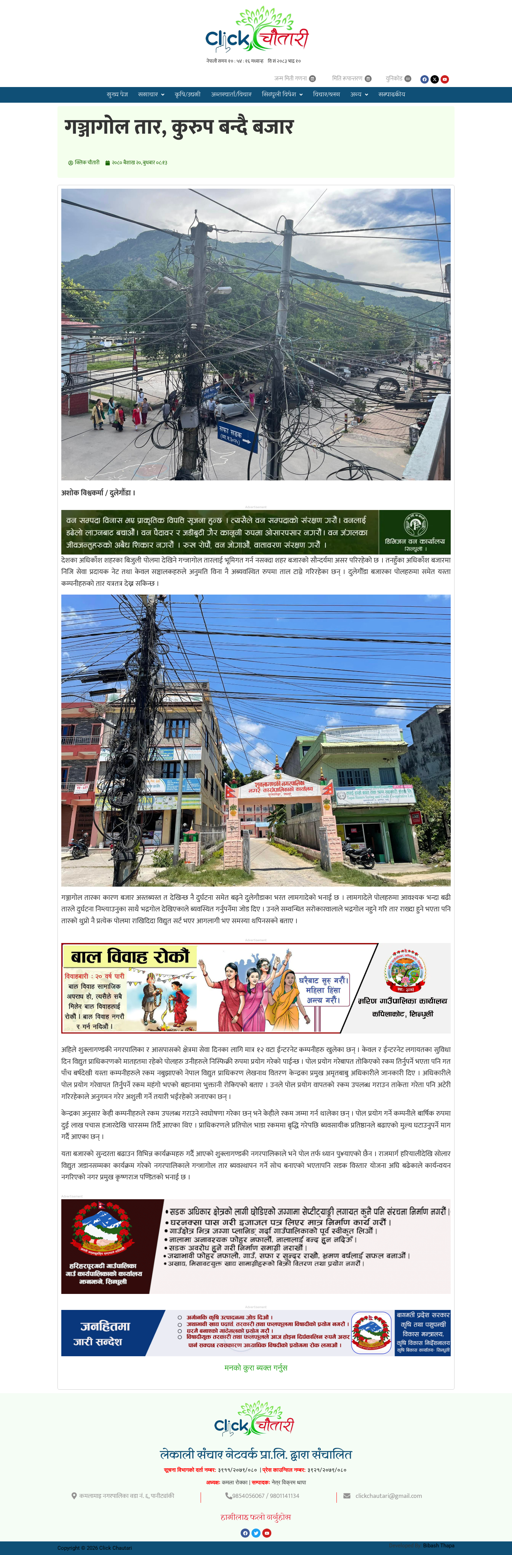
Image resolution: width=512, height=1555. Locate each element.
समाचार (148, 95)
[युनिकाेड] (407, 78)
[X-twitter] (434, 79)
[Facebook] (424, 79)
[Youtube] (445, 79)
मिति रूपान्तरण (347, 79)
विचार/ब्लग (326, 95)
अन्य (356, 95)
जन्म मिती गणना (290, 79)
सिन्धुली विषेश (279, 95)
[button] (151, 95)
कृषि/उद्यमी (188, 95)
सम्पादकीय (392, 95)
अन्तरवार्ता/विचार (231, 95)
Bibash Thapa (439, 1545)
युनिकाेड (394, 79)
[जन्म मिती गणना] (312, 78)
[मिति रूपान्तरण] (368, 78)
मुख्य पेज (117, 95)
